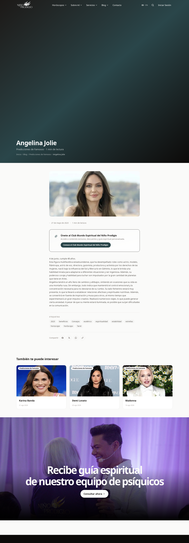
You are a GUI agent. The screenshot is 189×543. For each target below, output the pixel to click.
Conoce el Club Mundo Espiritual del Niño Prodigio (85, 245)
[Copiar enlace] (82, 337)
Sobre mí (75, 5)
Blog (104, 5)
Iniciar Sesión (164, 5)
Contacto (117, 5)
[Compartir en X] (69, 337)
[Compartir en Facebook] (62, 337)
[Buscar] (153, 5)
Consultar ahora (93, 493)
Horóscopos (58, 5)
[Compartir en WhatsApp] (75, 337)
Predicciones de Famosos (40, 154)
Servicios (90, 5)
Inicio (18, 154)
